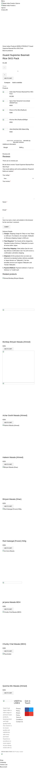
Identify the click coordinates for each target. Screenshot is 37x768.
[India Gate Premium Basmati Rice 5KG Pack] (5, 94)
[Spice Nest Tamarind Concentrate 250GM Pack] (5, 103)
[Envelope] (31, 714)
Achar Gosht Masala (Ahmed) (15, 415)
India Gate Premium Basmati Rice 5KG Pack (21, 92)
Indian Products (12, 46)
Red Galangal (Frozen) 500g (14, 541)
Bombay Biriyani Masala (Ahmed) (16, 342)
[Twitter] (31, 709)
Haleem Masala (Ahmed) (13, 457)
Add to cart (8, 78)
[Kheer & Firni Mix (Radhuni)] (5, 112)
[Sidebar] (2, 757)
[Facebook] (27, 709)
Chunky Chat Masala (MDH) (14, 644)
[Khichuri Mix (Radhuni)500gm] (5, 122)
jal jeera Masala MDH (11, 602)
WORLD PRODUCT (23, 46)
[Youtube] (27, 714)
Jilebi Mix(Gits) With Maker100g (19, 129)
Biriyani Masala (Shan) (12, 499)
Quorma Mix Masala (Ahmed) (15, 686)
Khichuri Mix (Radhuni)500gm (18, 119)
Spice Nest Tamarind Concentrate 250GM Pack (19, 102)
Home (5, 46)
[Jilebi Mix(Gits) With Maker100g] (5, 132)
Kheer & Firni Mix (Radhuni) (18, 110)
